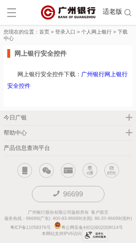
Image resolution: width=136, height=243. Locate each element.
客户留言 (99, 212)
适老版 (112, 11)
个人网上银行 (96, 32)
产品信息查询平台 (27, 148)
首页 (44, 32)
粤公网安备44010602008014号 (92, 227)
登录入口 (65, 32)
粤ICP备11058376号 (30, 227)
